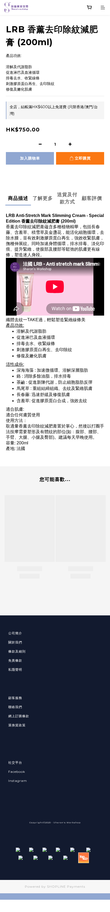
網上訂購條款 (18, 716)
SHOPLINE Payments (66, 886)
